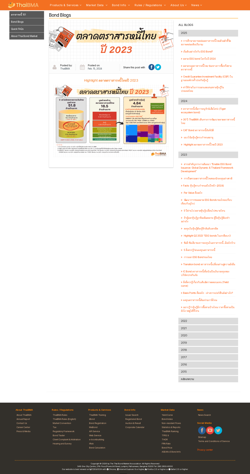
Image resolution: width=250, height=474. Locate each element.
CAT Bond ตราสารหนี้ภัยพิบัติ (198, 130)
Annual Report (23, 419)
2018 (184, 350)
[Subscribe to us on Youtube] (210, 430)
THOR (165, 439)
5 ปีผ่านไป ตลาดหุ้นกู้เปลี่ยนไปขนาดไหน (204, 210)
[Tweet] (158, 67)
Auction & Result (133, 423)
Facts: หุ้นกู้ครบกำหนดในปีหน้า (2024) (203, 185)
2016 (184, 364)
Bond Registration (97, 423)
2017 (184, 357)
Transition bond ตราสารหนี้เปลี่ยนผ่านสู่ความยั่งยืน (209, 264)
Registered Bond (133, 419)
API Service (94, 431)
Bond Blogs (17, 21)
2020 (184, 335)
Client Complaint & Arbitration (66, 439)
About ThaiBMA (23, 415)
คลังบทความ (187, 379)
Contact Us (21, 423)
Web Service (95, 435)
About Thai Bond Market (24, 36)
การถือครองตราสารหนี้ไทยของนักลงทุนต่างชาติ (207, 178)
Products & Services (64, 5)
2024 (184, 101)
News (195, 5)
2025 (184, 33)
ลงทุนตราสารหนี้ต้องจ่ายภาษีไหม (200, 300)
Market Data (95, 5)
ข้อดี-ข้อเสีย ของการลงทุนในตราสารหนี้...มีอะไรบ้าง (209, 242)
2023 (184, 154)
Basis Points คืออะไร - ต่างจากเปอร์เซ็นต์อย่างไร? (208, 292)
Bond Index (167, 419)
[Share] (151, 67)
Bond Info (119, 5)
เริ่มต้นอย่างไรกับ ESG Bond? (198, 51)
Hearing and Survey (62, 443)
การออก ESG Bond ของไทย (197, 257)
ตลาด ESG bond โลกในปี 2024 (199, 58)
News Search (204, 415)
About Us (177, 5)
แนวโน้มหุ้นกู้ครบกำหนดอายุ (198, 137)
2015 (184, 371)
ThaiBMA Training (97, 415)
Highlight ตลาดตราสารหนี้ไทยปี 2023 (202, 144)
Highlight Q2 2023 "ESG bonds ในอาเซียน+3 (206, 235)
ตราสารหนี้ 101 (18, 14)
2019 (184, 342)
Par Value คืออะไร (192, 192)
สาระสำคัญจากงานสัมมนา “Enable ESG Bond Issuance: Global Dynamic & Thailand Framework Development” (207, 168)
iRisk (91, 443)
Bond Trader (59, 435)
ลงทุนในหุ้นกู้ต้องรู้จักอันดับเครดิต (200, 228)
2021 (184, 328)
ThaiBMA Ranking (170, 431)
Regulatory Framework (63, 431)
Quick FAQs (17, 28)
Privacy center (205, 449)
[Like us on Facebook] (202, 430)
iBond (92, 419)
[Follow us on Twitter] (218, 430)
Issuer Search (131, 415)
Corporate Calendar (134, 427)
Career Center (23, 427)
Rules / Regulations (149, 5)
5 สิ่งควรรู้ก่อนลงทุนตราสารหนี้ (199, 249)
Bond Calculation (97, 447)
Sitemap (202, 437)
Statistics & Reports (171, 427)
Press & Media (23, 431)
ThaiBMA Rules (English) (64, 419)
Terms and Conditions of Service (214, 441)
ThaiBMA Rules (60, 415)
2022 (184, 321)
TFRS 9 (165, 435)
